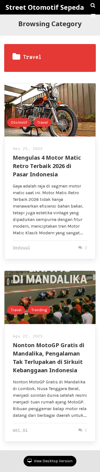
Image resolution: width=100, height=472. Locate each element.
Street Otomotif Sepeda (45, 7)
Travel (42, 122)
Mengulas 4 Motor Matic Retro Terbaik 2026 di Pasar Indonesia (47, 166)
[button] (93, 16)
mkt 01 (20, 430)
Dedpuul (21, 247)
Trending (39, 310)
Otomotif (19, 122)
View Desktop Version (52, 461)
